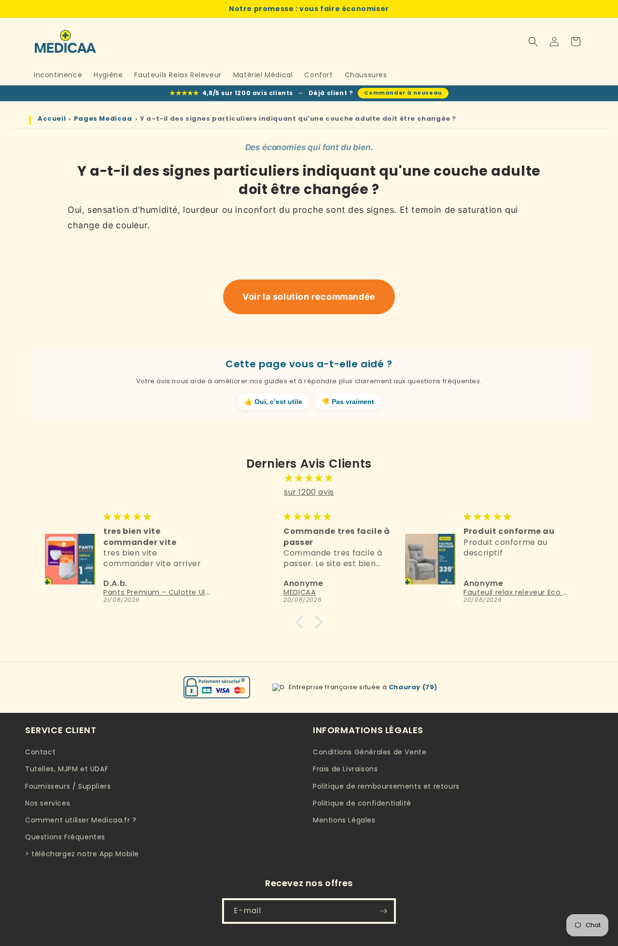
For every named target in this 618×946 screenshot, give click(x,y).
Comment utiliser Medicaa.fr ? (80, 820)
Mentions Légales (344, 820)
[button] (533, 41)
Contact (40, 752)
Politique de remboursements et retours (386, 786)
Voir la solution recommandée (309, 297)
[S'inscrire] (383, 911)
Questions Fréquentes (65, 837)
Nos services (47, 803)
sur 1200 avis (309, 492)
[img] (309, 478)
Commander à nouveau (403, 93)
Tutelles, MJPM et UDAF (66, 769)
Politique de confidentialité (362, 803)
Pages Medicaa (103, 118)
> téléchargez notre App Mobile (82, 854)
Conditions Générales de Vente (369, 752)
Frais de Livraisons (345, 769)
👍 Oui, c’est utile (273, 401)
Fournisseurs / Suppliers (68, 786)
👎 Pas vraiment (348, 401)
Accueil (52, 118)
